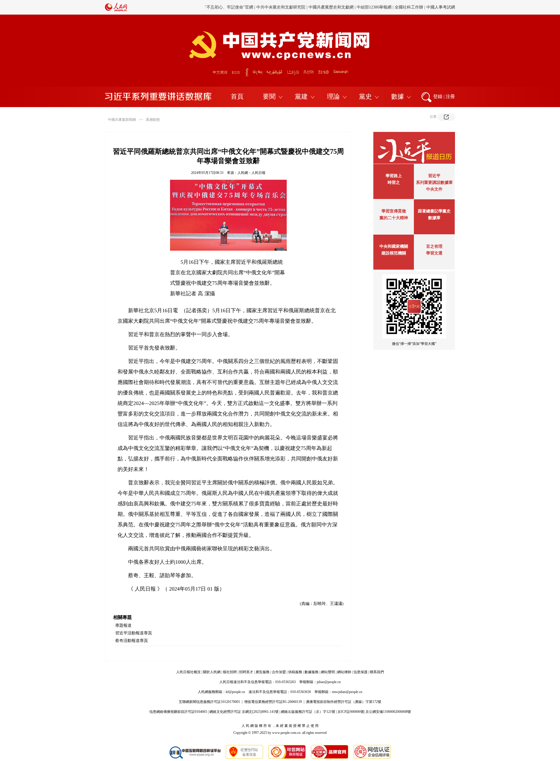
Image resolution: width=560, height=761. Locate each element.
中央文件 (434, 189)
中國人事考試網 (440, 7)
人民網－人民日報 (251, 173)
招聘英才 (246, 672)
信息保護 (361, 672)
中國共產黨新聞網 (122, 120)
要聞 (269, 96)
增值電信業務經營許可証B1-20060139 (273, 702)
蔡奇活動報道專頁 (131, 640)
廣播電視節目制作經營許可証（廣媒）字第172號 (343, 702)
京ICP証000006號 (350, 712)
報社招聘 (230, 672)
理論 (333, 96)
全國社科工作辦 (409, 7)
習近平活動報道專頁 (133, 633)
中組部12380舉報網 (374, 7)
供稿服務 (295, 672)
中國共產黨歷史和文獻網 (331, 7)
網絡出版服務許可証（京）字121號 (308, 712)
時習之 (394, 182)
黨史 (365, 96)
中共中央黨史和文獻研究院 (280, 7)
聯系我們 (377, 672)
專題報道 (123, 625)
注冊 (450, 96)
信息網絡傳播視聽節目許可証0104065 (178, 712)
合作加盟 (279, 672)
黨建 (301, 96)
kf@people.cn (235, 692)
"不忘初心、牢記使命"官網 (229, 7)
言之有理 (434, 246)
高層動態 (153, 120)
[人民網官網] (116, 10)
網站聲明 (328, 672)
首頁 (237, 96)
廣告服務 (263, 672)
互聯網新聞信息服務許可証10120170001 (209, 702)
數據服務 (311, 672)
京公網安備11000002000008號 (388, 712)
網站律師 (344, 672)
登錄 (437, 96)
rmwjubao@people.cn (347, 692)
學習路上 (394, 176)
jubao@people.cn (329, 682)
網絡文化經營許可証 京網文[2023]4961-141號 (244, 712)
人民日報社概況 (188, 672)
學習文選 (434, 253)
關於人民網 (211, 672)
